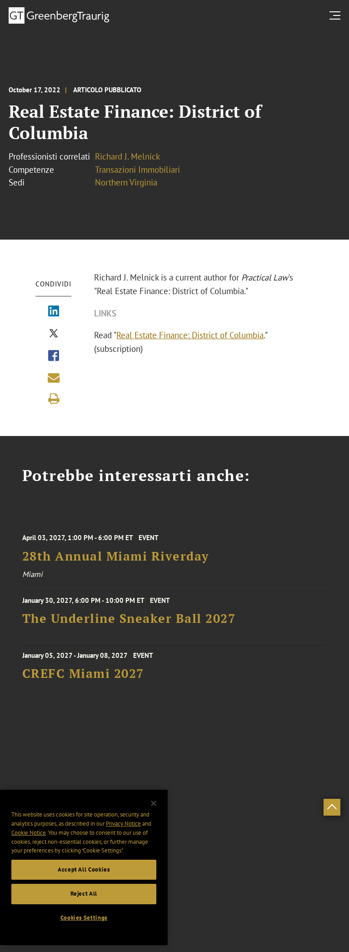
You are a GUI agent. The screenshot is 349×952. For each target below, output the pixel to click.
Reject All (84, 893)
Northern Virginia (126, 182)
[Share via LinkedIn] (53, 312)
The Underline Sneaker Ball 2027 (129, 618)
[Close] (153, 803)
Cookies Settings (84, 918)
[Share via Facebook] (53, 356)
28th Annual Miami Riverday (115, 556)
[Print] (53, 399)
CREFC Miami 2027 (83, 673)
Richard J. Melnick (127, 156)
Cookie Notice (28, 833)
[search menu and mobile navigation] (336, 15)
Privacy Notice (123, 823)
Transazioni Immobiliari (137, 169)
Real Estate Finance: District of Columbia (190, 335)
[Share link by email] (54, 378)
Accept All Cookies (84, 869)
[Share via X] (53, 334)
